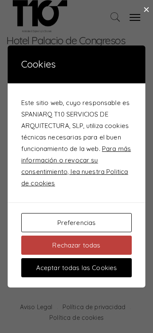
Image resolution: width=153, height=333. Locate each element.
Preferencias (76, 223)
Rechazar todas (76, 245)
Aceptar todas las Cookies (76, 268)
